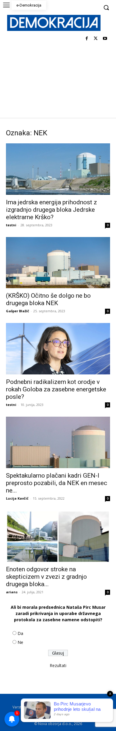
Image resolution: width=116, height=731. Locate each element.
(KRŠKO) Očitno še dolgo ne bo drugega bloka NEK (48, 299)
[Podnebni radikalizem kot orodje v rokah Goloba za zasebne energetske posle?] (58, 348)
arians (12, 592)
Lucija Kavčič (17, 498)
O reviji (29, 700)
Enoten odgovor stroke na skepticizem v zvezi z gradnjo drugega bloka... (46, 577)
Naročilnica (60, 713)
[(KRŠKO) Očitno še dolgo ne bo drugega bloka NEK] (58, 262)
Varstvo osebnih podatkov (34, 707)
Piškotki (69, 707)
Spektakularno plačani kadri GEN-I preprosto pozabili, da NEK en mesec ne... (56, 483)
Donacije (83, 713)
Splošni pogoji (76, 700)
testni (11, 225)
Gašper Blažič (17, 311)
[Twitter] (95, 38)
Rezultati (58, 665)
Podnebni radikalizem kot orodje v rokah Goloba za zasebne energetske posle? (56, 389)
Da (20, 633)
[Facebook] (86, 38)
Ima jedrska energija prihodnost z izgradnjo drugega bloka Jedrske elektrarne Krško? (51, 210)
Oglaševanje (35, 713)
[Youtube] (104, 38)
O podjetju (49, 700)
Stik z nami (90, 707)
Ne (20, 642)
